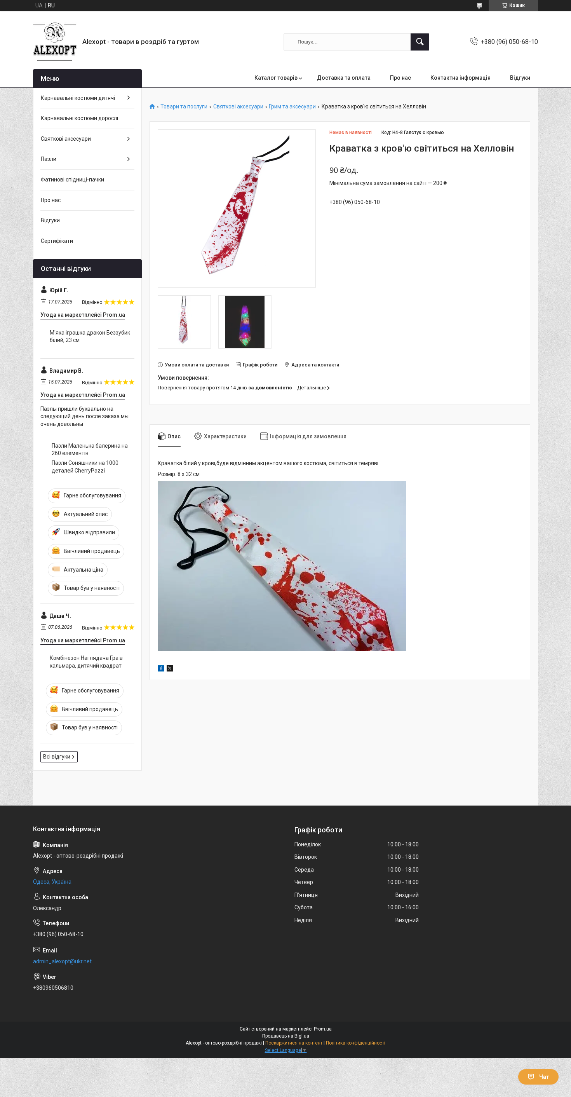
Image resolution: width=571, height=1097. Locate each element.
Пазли (48, 159)
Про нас (400, 78)
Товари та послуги (183, 107)
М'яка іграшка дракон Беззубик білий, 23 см (90, 337)
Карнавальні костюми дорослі (79, 118)
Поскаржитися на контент (293, 1043)
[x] (170, 669)
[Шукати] (420, 42)
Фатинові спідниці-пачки (72, 179)
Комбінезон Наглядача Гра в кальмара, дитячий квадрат (86, 662)
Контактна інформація (460, 78)
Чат (544, 1077)
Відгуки (520, 78)
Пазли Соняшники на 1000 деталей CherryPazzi (85, 467)
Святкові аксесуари (238, 107)
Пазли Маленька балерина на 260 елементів (90, 450)
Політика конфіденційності (355, 1043)
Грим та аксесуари (292, 107)
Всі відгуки (56, 756)
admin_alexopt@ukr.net (62, 961)
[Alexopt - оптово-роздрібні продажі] (55, 42)
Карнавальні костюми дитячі (78, 98)
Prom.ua (323, 1029)
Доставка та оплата (344, 78)
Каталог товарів (276, 78)
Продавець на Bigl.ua (285, 1036)
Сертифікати (57, 241)
